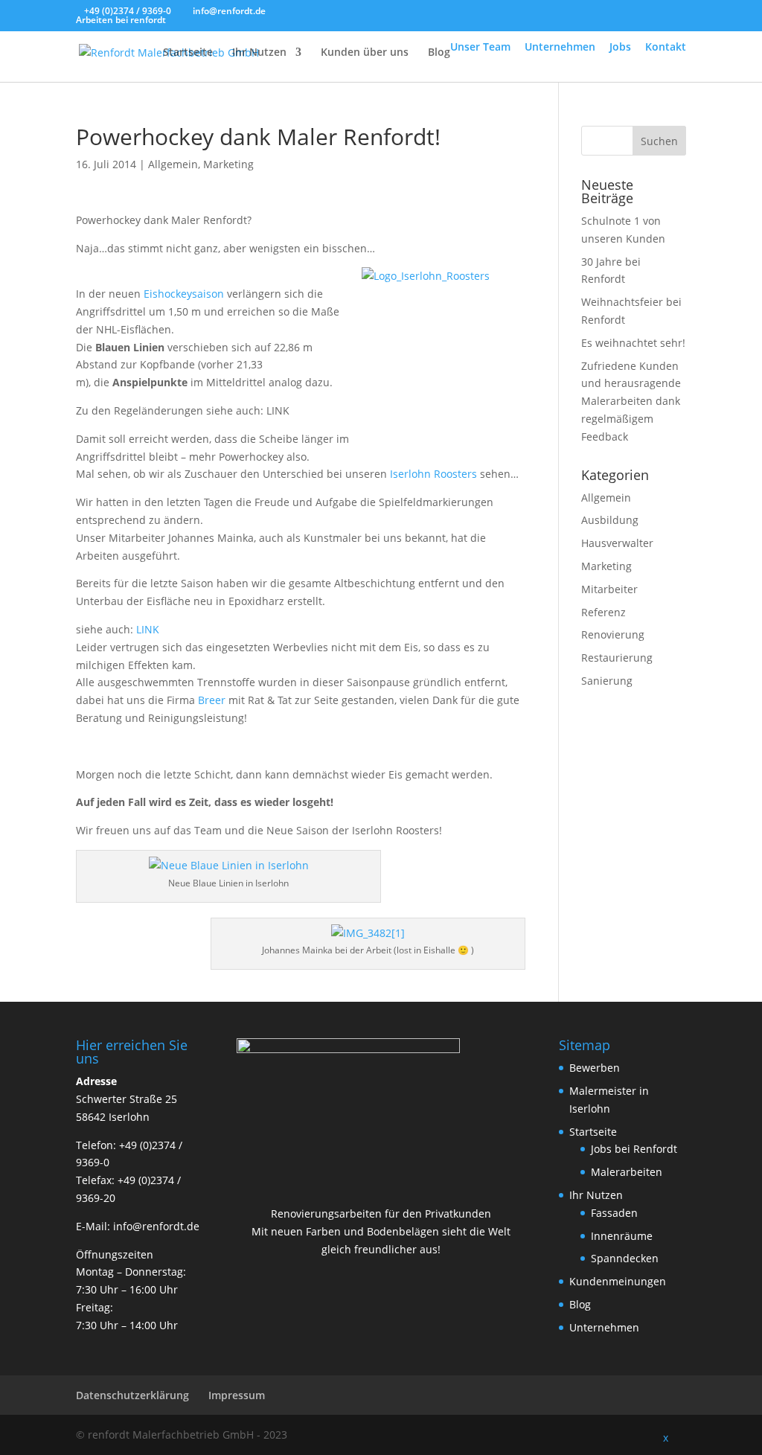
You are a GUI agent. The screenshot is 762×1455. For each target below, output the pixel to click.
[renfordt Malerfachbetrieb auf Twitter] (606, 1435)
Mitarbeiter (609, 589)
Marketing (228, 164)
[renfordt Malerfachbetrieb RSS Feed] (638, 1435)
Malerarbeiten (626, 1172)
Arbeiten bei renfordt (121, 19)
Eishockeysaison (184, 294)
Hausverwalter (617, 543)
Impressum (236, 1395)
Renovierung (612, 634)
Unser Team (480, 46)
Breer (211, 700)
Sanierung (607, 681)
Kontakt (665, 46)
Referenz (603, 612)
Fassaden (614, 1213)
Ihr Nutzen (259, 53)
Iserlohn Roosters (433, 474)
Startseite (188, 53)
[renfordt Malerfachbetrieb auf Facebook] (574, 1435)
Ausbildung (609, 520)
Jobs (620, 46)
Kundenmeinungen (617, 1281)
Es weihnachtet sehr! (633, 343)
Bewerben (594, 1068)
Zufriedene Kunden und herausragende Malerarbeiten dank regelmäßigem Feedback (631, 401)
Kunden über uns (365, 53)
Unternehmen (560, 46)
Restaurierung (617, 657)
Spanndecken (625, 1258)
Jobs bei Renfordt (634, 1149)
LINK (147, 629)
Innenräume (622, 1236)
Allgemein (173, 164)
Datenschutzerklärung (132, 1395)
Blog (439, 53)
